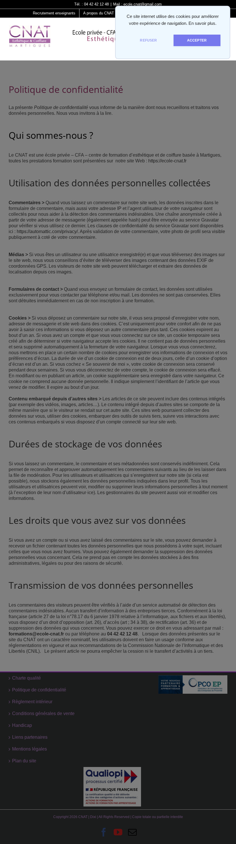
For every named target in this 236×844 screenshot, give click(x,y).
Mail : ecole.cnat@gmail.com (137, 4)
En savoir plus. (202, 23)
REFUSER (148, 40)
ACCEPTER (197, 40)
